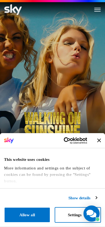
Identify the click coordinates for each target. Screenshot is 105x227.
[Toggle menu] (97, 9)
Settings (75, 215)
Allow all (27, 215)
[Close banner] (99, 140)
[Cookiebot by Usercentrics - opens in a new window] (65, 140)
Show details (79, 198)
